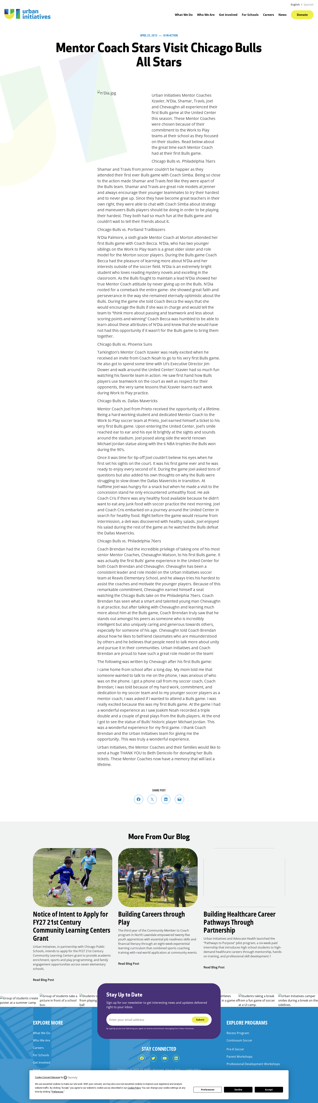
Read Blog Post (43, 980)
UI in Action (170, 35)
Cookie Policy (193, 1069)
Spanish (309, 4)
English (295, 4)
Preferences (207, 1089)
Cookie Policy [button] (134, 1088)
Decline (238, 1089)
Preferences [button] (57, 1091)
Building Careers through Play (151, 918)
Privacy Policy (173, 1069)
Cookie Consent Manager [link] (47, 1077)
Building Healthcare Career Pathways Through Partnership (239, 922)
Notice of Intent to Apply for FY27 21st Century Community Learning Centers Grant (71, 926)
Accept (269, 1089)
